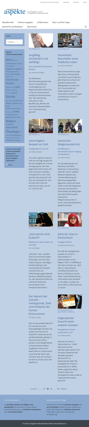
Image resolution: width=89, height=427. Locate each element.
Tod (21, 132)
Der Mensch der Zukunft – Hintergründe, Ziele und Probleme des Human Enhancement (40, 305)
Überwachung (16, 140)
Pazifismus (9, 112)
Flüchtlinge (9, 72)
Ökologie (9, 140)
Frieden (8, 74)
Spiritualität (11, 127)
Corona (19, 64)
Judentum (9, 93)
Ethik (20, 69)
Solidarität (9, 124)
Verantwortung (15, 135)
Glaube (10, 83)
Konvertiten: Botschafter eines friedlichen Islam (68, 58)
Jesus (16, 90)
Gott (17, 86)
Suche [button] (85, 2)
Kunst (20, 100)
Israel (11, 90)
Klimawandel (10, 101)
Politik (16, 111)
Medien (20, 103)
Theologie (12, 131)
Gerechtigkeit (15, 74)
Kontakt (76, 2)
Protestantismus (12, 115)
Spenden (66, 2)
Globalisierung (10, 87)
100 (58, 389)
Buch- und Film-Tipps (61, 22)
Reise (19, 117)
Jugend (14, 93)
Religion (11, 121)
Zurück (33, 389)
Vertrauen (9, 137)
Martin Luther (12, 103)
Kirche (10, 96)
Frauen (16, 72)
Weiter (65, 389)
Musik (8, 106)
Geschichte (9, 77)
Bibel (9, 59)
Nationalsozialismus (13, 108)
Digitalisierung (12, 68)
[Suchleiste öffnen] (85, 27)
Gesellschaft (12, 79)
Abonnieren (32, 27)
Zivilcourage (15, 137)
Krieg (16, 101)
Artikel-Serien (42, 22)
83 (51, 389)
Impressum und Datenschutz (49, 2)
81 (44, 389)
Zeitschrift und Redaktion (12, 27)
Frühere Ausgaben (25, 22)
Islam (8, 90)
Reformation (11, 117)
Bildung (14, 60)
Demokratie (10, 66)
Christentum (11, 63)
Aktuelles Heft (7, 22)
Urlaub (8, 135)
